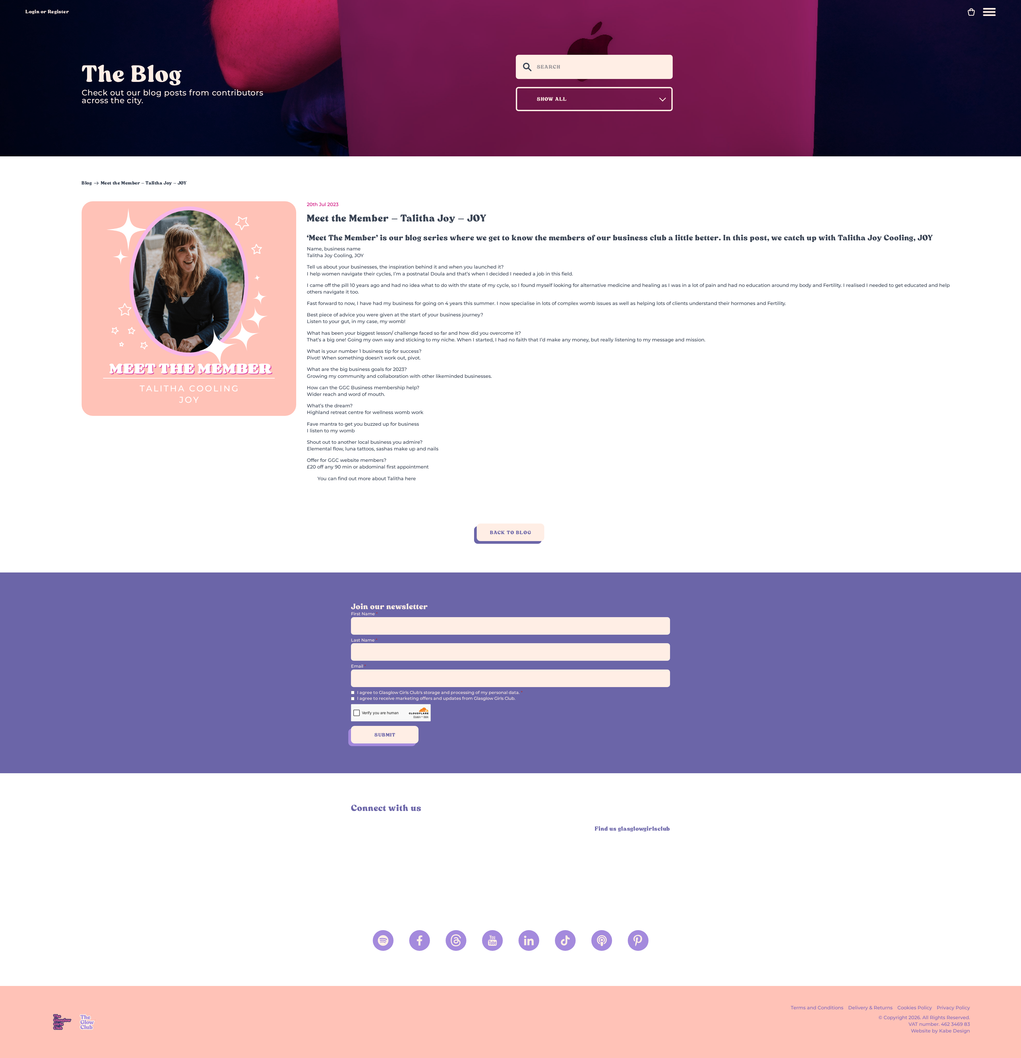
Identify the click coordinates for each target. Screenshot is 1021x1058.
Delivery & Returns (870, 1008)
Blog (87, 183)
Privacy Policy (953, 1008)
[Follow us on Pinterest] (638, 940)
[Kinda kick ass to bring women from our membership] (551, 868)
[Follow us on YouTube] (492, 940)
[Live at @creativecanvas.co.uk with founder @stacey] (390, 868)
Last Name (364, 640)
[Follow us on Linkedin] (528, 940)
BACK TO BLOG (511, 532)
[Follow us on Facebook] (419, 940)
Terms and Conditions (817, 1008)
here (410, 479)
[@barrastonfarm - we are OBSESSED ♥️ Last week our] (631, 868)
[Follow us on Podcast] (601, 940)
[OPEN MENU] (989, 12)
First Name (364, 613)
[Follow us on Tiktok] (565, 940)
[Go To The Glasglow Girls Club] (62, 1022)
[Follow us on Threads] (456, 940)
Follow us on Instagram (357, 829)
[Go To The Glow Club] (88, 1022)
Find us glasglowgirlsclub (632, 829)
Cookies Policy (914, 1008)
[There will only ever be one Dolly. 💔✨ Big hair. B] (470, 868)
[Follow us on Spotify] (383, 940)
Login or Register (47, 11)
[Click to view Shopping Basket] (971, 12)
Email (358, 666)
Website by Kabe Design (940, 1031)
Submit (385, 734)
